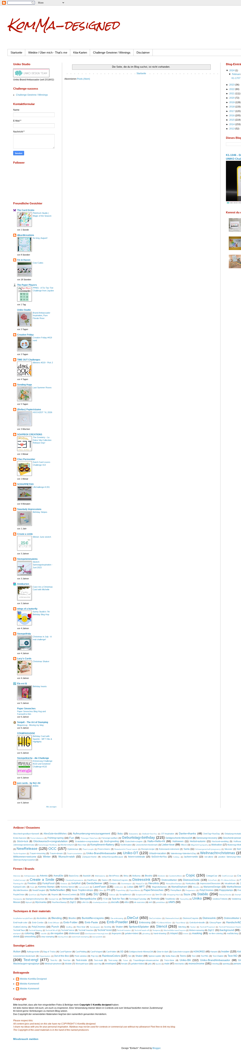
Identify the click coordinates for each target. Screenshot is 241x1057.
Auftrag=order (33, 951)
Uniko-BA (185, 960)
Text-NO (232, 955)
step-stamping (47, 936)
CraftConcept (227, 876)
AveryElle (58, 875)
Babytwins (133, 834)
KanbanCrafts (19, 887)
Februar (236, 74)
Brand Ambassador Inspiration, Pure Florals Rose (41, 316)
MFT (142, 886)
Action (17, 951)
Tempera (156, 930)
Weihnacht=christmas (217, 853)
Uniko (197, 898)
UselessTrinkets (220, 899)
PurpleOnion (18, 894)
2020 (232, 98)
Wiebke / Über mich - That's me (47, 52)
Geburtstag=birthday (138, 837)
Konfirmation (126, 845)
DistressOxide (191, 879)
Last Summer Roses (42, 387)
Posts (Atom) (83, 79)
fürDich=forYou (159, 856)
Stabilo (202, 894)
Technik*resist (104, 930)
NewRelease (27, 849)
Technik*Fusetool (207, 927)
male (166, 963)
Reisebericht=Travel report (125, 849)
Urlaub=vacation (157, 853)
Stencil (161, 926)
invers (185, 933)
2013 (232, 128)
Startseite (16, 52)
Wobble (68, 964)
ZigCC (73, 902)
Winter (47, 856)
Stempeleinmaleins (27, 559)
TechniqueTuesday (137, 899)
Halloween (178, 841)
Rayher (43, 894)
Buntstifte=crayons (93, 917)
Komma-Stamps (46, 886)
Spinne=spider (154, 956)
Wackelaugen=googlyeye (26, 963)
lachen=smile (191, 856)
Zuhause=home (89, 857)
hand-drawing (160, 933)
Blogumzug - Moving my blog (30, 725)
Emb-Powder (117, 922)
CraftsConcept (19, 880)
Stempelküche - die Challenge (33, 758)
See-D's (159, 894)
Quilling (69, 927)
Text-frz (53, 960)
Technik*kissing (35, 930)
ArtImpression (30, 876)
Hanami (213, 951)
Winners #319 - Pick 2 (43, 362)
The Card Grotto (25, 210)
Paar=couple (88, 849)
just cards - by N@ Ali (28, 783)
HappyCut (140, 883)
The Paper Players (27, 285)
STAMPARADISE (26, 733)
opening (226, 964)
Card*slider (111, 951)
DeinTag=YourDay (211, 834)
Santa (187, 849)
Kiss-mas (82, 845)
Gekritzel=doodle (197, 922)
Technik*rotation (124, 930)
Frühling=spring (55, 838)
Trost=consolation (74, 853)
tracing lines (63, 937)
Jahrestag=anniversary (23, 845)
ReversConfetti (69, 894)
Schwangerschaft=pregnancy (208, 849)
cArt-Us (85, 902)
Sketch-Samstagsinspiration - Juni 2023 (43, 565)
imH (150, 902)
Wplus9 (28, 902)
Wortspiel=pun (82, 964)
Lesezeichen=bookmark (147, 845)
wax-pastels (97, 937)
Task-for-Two (118, 899)
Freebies (32, 883)
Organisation (44, 956)
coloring (29, 933)
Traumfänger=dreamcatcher (146, 960)
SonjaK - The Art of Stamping (32, 722)
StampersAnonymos (35, 899)
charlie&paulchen (100, 902)
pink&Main (160, 902)
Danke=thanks (187, 833)
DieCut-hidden (155, 918)
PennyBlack (175, 890)
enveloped (110, 963)
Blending (56, 917)
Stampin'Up (53, 899)
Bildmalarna (100, 876)
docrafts (115, 902)
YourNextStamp (59, 902)
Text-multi (98, 960)
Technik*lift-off (52, 930)
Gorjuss (113, 883)
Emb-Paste (91, 922)
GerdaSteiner (94, 883)
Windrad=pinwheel (53, 964)
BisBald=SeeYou (149, 834)
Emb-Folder (70, 922)
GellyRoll (76, 883)
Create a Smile (42, 880)
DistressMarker (169, 880)
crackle (44, 933)
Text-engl (30, 960)
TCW (105, 899)
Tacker (193, 927)
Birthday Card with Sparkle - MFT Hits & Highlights (42, 739)
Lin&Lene (118, 887)
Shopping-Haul (173, 895)
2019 (232, 102)
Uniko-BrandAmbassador (101, 853)
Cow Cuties (38, 263)
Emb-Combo (37, 922)
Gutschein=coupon (134, 841)
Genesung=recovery (206, 838)
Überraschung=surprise (24, 860)
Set (129, 956)
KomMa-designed (63, 25)
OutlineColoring (20, 927)
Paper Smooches (26, 708)
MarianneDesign (212, 886)
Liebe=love (168, 844)
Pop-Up (94, 956)
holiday (176, 857)
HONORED (199, 951)
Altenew (16, 876)
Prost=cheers (104, 849)
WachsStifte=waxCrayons (175, 930)
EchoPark (212, 880)
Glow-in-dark (163, 951)
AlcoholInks (42, 918)
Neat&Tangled (38, 890)
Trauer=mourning (38, 853)
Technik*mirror (67, 930)
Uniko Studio (24, 310)
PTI (108, 890)
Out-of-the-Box (61, 956)
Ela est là (22, 683)
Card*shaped (96, 951)
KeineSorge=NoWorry (47, 845)
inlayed (174, 933)
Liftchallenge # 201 (41, 487)
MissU (184, 845)
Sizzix (187, 894)
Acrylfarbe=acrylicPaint (23, 918)
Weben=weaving (196, 930)
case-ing (97, 964)
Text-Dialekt (218, 956)
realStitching (232, 933)
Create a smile (25, 534)
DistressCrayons (120, 880)
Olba (101, 890)
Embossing (144, 922)
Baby (120, 833)
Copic (190, 875)
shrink (16, 936)
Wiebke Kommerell (29, 983)
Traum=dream (56, 853)
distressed (74, 933)
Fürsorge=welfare (109, 838)
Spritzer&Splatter (139, 926)
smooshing (30, 936)
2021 (232, 93)
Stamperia (17, 899)
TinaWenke (170, 899)
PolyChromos (207, 890)
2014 (232, 124)
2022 (232, 89)
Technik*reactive (86, 930)
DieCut (132, 918)
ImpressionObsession (210, 883)
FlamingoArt (18, 883)
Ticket (125, 960)
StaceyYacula (225, 895)
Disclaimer (143, 52)
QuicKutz (33, 895)
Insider (225, 951)
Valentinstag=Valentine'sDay (183, 853)
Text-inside (81, 960)
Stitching (182, 927)
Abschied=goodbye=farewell (26, 834)
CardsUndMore (175, 876)
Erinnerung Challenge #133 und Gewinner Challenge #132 (42, 764)
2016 (232, 115)
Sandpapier (95, 927)
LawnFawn (99, 886)
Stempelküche (87, 898)
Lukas (130, 886)
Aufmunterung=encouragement (91, 833)
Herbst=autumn (198, 841)
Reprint (54, 894)
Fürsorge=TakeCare (89, 838)
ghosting (146, 933)
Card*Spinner (65, 951)
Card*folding (81, 951)
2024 (232, 70)
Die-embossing (117, 918)
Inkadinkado (230, 883)
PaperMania (134, 890)
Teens (183, 956)
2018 (232, 106)
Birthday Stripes (40, 512)
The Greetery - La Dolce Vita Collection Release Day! (42, 440)
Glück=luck (22, 841)
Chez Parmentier (26, 459)
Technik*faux (19, 930)
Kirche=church (67, 845)
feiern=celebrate (136, 856)
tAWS (172, 902)
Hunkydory (191, 883)
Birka (126, 876)
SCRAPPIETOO (25, 484)
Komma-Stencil (67, 887)
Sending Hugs (24, 384)
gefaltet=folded (131, 933)
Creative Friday (25, 334)
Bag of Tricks (49, 951)
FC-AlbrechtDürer (228, 880)
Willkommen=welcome (24, 856)
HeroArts (153, 883)
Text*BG (204, 956)
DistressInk (141, 880)
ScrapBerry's (125, 894)
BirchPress (114, 876)
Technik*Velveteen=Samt (230, 927)
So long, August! (40, 238)
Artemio (44, 875)
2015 (232, 120)
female (124, 964)
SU (95, 894)
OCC (52, 849)
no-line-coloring (216, 933)
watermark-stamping (80, 937)
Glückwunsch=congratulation (50, 841)
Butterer (161, 876)
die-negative (56, 933)
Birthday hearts (40, 686)
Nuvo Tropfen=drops (82, 890)
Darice (105, 880)
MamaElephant (179, 886)
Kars (32, 887)
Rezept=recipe (148, 849)
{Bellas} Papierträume (29, 409)
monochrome (196, 963)
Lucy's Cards (24, 658)
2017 (232, 111)
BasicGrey (74, 876)
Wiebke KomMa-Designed (33, 979)
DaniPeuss (92, 880)
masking (197, 933)
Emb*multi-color (20, 922)
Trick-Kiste (169, 960)
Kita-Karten (80, 52)
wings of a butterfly (27, 608)
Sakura (112, 895)
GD (122, 951)
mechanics (180, 964)
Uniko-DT (130, 853)
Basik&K (87, 876)
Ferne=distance (37, 838)
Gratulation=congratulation (87, 841)
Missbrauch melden (25, 1038)
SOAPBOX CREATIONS (29, 434)
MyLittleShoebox (20, 890)
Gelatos (63, 883)
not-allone (208, 857)
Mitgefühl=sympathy (199, 845)
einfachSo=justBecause (112, 857)
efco (126, 902)
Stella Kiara (170, 956)
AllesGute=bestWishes (55, 833)
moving (215, 964)
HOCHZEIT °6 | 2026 (42, 412)
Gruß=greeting (111, 841)
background (227, 930)
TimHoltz (155, 899)
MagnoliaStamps (159, 887)
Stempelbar (68, 899)
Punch (55, 926)
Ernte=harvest (19, 838)
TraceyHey (184, 899)
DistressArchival (172, 918)
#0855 (35, 786)
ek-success (139, 902)
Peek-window (81, 956)
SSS (82, 894)
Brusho (148, 875)
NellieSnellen (57, 890)
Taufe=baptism (19, 853)
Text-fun (66, 960)
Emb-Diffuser (53, 923)
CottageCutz (211, 876)
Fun (71, 837)
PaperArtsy (121, 890)
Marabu (196, 887)
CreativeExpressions (74, 880)
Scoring (107, 927)
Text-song (112, 960)
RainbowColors (111, 955)
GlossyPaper (215, 922)
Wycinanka (41, 902)
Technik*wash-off (141, 930)
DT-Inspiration (167, 834)
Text (194, 956)
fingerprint (116, 933)
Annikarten (23, 584)
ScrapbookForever (144, 895)
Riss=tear (81, 927)
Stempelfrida (24, 633)
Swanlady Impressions (29, 509)
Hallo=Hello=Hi (156, 841)
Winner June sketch (42, 537)
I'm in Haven (23, 260)
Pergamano (190, 890)
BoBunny (136, 876)
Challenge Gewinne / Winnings (111, 52)
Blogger (156, 1048)
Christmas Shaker (41, 661)
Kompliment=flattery (102, 844)
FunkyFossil (48, 883)
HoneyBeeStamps (174, 883)
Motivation (216, 844)
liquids (158, 964)
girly (150, 964)
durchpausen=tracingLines (96, 933)
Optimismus (72, 849)
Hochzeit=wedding (220, 841)
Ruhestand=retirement (169, 849)
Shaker (119, 927)
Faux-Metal (180, 923)
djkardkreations (25, 235)
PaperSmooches (153, 890)
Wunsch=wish (66, 856)
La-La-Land (84, 887)
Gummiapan (126, 883)
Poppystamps (226, 890)
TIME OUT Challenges (28, 359)
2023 (232, 84)
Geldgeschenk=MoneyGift (178, 838)
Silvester (228, 849)
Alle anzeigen (51, 807)
